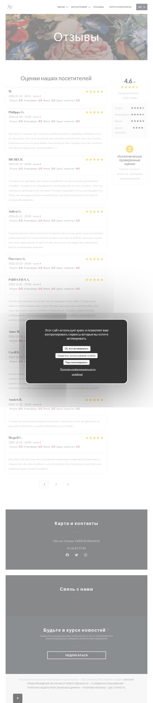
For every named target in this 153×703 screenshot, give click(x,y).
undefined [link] (77, 374)
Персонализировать (76, 362)
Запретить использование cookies (76, 355)
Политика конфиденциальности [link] (78, 369)
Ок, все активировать (76, 348)
